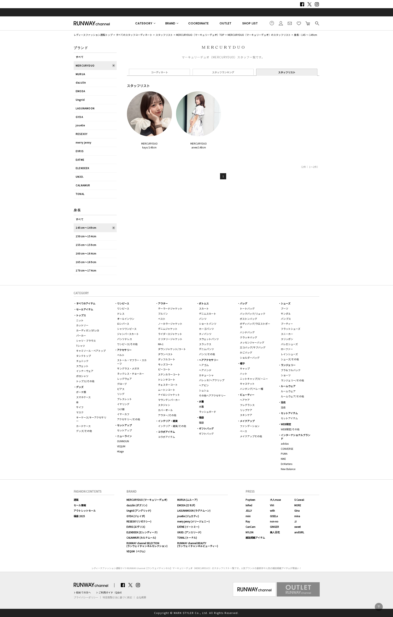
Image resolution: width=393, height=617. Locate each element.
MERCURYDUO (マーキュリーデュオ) (146, 499)
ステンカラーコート (169, 374)
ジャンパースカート (128, 334)
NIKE (283, 458)
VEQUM (121, 446)
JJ (295, 521)
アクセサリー (124, 349)
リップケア (246, 410)
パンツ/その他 (207, 354)
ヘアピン (204, 385)
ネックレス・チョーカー (130, 373)
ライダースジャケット (170, 334)
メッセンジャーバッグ (252, 342)
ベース (243, 431)
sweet (297, 526)
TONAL (80, 193)
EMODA (80, 91)
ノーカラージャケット (170, 323)
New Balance (288, 469)
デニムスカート (207, 313)
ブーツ (284, 308)
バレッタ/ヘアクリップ (211, 380)
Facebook (302, 4)
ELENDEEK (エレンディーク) (141, 532)
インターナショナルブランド (295, 436)
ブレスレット (124, 399)
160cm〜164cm (86, 253)
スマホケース (83, 397)
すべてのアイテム (85, 303)
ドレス (120, 313)
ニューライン (124, 436)
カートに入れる (307, 23)
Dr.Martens (286, 464)
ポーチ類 (81, 392)
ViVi (272, 505)
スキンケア (246, 415)
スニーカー (287, 334)
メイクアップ (247, 421)
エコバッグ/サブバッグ (252, 347)
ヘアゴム (204, 365)
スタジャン (164, 405)
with (272, 510)
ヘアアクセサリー (208, 360)
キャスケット (247, 383)
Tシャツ (80, 345)
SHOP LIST (250, 23)
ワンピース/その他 (127, 344)
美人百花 (275, 532)
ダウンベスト (165, 354)
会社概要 (141, 597)
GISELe (274, 516)
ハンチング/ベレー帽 (251, 388)
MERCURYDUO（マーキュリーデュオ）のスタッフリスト (259, 34)
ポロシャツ (82, 376)
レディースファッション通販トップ (93, 34)
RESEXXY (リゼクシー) (138, 521)
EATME (80, 159)
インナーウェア (84, 371)
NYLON (249, 532)
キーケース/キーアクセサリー (91, 419)
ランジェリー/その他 (292, 380)
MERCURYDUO (85, 65)
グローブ (122, 383)
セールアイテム (84, 309)
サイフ (80, 407)
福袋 (201, 417)
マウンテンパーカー (169, 399)
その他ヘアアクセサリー (212, 395)
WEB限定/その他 (290, 429)
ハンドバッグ (247, 332)
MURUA (80, 74)
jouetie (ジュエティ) (188, 516)
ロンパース (123, 323)
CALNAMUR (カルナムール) (141, 537)
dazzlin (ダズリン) (136, 505)
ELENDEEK (82, 168)
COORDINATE (198, 23)
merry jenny (83, 142)
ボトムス (204, 303)
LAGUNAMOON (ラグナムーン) (193, 510)
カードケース (83, 426)
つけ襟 (120, 409)
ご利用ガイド (271, 23)
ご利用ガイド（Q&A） (110, 592)
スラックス (205, 344)
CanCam (250, 526)
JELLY (249, 510)
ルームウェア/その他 (292, 396)
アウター (163, 303)
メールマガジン (289, 23)
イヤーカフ (123, 414)
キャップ (245, 368)
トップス (81, 315)
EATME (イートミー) (188, 526)
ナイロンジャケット (169, 394)
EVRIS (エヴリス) (135, 526)
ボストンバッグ (248, 318)
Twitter (309, 4)
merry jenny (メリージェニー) (193, 521)
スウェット (82, 366)
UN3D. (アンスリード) (189, 532)
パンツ (203, 318)
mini (248, 516)
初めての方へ (83, 592)
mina (297, 516)
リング (120, 394)
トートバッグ (247, 308)
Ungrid (80, 99)
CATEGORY (143, 23)
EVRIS (80, 151)
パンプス (286, 318)
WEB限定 (286, 424)
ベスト (161, 318)
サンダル (286, 313)
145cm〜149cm (86, 227)
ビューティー (247, 394)
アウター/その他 (167, 415)
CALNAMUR (83, 185)
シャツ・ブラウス (86, 340)
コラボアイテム (166, 431)
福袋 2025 (79, 516)
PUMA (284, 453)
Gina (297, 510)
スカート (204, 308)
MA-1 (161, 344)
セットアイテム (289, 413)
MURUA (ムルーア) (187, 499)
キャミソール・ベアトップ (91, 350)
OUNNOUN (123, 441)
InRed (249, 505)
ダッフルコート (166, 359)
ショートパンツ (207, 323)
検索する (316, 23)
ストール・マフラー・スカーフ (132, 361)
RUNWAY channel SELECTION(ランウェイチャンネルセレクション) (146, 544)
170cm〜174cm (86, 270)
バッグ (243, 303)
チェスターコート (168, 384)
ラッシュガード (207, 411)
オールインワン (125, 318)
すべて (80, 57)
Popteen (250, 499)
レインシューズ (289, 354)
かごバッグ (246, 352)
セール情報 (80, 505)
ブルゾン (163, 313)
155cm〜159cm (86, 244)
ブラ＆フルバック (290, 370)
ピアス (120, 389)
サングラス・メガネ (128, 368)
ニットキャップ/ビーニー (254, 378)
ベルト (120, 355)
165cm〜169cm (86, 262)
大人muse (275, 499)
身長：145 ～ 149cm (305, 34)
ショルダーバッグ (250, 357)
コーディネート (159, 72)
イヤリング (123, 404)
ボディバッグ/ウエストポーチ (255, 325)
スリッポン (287, 339)
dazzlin (81, 82)
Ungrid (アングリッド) (138, 510)
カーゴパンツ (206, 328)
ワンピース (123, 303)
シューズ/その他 (290, 359)
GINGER (274, 526)
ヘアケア (245, 399)
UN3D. (80, 176)
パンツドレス (124, 339)
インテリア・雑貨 (168, 421)
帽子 (242, 363)
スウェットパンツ (209, 339)
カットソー (82, 325)
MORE (297, 505)
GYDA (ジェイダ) (135, 516)
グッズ (80, 387)
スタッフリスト (164, 34)
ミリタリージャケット (170, 339)
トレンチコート (166, 379)
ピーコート (164, 369)
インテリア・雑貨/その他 (172, 426)
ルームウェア (288, 386)
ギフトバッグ (206, 428)
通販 (76, 499)
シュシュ (204, 390)
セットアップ (124, 425)
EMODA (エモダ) (186, 505)
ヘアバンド (205, 370)
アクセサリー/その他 (128, 419)
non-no (274, 521)
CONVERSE (287, 448)
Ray (248, 521)
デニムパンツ (206, 349)
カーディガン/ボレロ (87, 330)
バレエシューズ (289, 344)
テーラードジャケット (170, 308)
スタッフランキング (223, 72)
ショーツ (286, 375)
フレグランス (247, 405)
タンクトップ (83, 355)
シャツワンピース (127, 328)
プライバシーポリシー (86, 597)
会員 (280, 23)
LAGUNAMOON (85, 108)
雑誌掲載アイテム (255, 537)
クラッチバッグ (248, 337)
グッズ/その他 (84, 431)
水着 (201, 401)
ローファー (287, 349)
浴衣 (283, 402)
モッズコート (165, 364)
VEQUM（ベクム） (136, 551)
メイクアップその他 (251, 436)
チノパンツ (205, 334)
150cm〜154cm (86, 236)
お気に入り (298, 23)
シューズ (285, 303)
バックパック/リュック (252, 313)
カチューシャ (206, 375)
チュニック (82, 361)
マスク (80, 412)
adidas (285, 443)
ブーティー (287, 323)
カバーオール (165, 410)
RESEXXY (82, 134)
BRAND (170, 23)
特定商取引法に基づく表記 (117, 597)
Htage (120, 451)
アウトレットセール (85, 510)
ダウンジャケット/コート (172, 349)
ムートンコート (166, 389)
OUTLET (226, 23)
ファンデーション (250, 426)
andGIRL (299, 532)
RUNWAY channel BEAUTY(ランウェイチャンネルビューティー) (197, 544)
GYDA (79, 117)
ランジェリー (288, 365)
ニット (80, 320)
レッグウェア (124, 378)
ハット (243, 373)
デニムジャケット (167, 328)
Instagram (316, 4)
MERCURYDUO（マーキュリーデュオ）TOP (200, 34)
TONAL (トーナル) (187, 537)
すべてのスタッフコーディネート (134, 34)
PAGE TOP (379, 607)
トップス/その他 (85, 381)
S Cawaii (299, 499)
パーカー (81, 335)
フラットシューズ (290, 328)
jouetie (80, 125)
